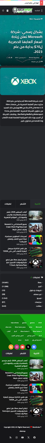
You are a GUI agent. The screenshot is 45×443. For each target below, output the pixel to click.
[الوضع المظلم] (3, 11)
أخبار (40, 286)
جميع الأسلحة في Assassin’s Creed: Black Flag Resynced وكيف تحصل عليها (15, 227)
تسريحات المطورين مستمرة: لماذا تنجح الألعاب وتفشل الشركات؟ (16, 239)
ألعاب (8, 331)
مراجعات (38, 302)
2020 (40, 322)
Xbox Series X (24, 331)
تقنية (27, 339)
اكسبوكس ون (37, 339)
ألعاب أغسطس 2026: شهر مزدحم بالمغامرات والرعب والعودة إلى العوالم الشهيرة (15, 214)
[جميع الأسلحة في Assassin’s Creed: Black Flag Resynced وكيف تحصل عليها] (35, 227)
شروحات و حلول (36, 290)
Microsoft (39, 327)
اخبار (40, 335)
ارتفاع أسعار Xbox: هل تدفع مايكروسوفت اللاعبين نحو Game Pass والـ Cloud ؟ (16, 262)
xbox (30, 327)
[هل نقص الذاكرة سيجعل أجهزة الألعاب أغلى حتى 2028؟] (35, 252)
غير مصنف (37, 294)
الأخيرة (37, 204)
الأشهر (23, 204)
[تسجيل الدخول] (7, 11)
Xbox (31, 18)
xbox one (8, 327)
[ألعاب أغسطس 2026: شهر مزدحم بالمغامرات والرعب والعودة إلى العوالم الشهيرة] (35, 215)
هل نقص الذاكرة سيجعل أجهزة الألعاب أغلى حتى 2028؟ (15, 250)
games (24, 322)
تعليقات (7, 204)
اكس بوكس (31, 335)
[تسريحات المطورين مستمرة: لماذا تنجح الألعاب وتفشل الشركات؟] (35, 240)
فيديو (39, 298)
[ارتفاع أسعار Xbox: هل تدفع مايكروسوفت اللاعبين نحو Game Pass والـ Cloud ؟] (35, 263)
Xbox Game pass (20, 327)
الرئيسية (37, 18)
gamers (32, 322)
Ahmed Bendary (34, 57)
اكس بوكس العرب (17, 335)
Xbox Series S (37, 331)
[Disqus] (22, 162)
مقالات (39, 306)
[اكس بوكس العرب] (22, 10)
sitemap (22, 431)
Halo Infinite (15, 322)
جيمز (19, 339)
